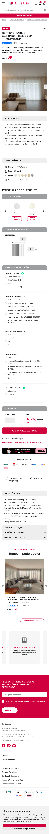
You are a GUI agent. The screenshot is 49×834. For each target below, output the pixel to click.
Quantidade (10, 415)
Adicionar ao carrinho (24, 430)
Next (45, 87)
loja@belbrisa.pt (23, 740)
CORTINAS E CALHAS (17, 19)
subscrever (10, 710)
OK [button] (25, 825)
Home (4, 19)
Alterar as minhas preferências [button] (24, 829)
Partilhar (37, 478)
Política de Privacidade (36, 701)
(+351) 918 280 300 (9, 728)
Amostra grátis (16, 218)
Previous (6, 211)
